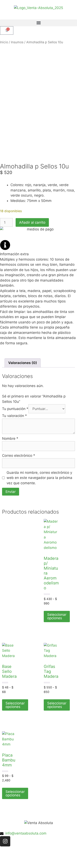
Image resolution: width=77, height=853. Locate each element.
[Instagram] (5, 841)
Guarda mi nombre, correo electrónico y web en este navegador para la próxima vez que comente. (39, 478)
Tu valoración (14, 416)
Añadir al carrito (32, 222)
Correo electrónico (18, 455)
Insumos (17, 42)
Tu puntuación (15, 409)
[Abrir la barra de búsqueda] (39, 17)
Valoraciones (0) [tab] (22, 363)
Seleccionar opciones (56, 616)
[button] (38, 22)
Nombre (10, 438)
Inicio (4, 42)
